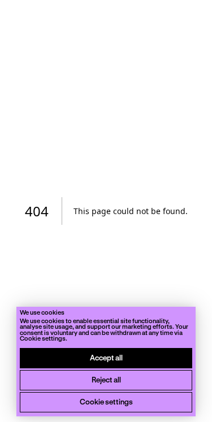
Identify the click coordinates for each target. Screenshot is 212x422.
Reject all (106, 379)
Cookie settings (106, 401)
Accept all (106, 357)
